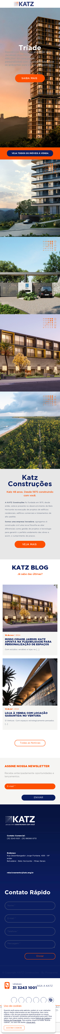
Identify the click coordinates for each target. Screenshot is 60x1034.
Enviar (38, 798)
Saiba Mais (30, 78)
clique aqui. (31, 1022)
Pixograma (51, 973)
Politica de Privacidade (12, 1020)
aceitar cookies (14, 1028)
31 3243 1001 (25, 988)
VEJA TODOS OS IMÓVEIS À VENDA (30, 153)
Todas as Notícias (30, 743)
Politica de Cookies (43, 1018)
